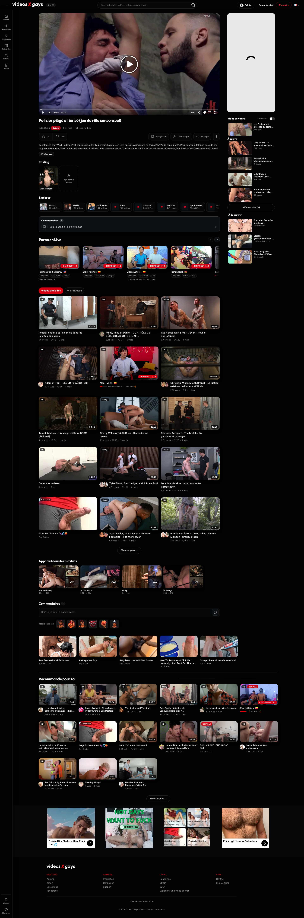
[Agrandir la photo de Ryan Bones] (41, 709)
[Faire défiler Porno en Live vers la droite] (217, 239)
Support (107, 886)
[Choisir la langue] (297, 5)
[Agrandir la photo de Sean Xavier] (102, 534)
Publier (248, 5)
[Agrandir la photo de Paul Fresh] (41, 384)
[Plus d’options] (216, 136)
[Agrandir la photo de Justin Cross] (81, 784)
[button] (46, 136)
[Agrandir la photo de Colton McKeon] (166, 534)
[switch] (272, 118)
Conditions (165, 879)
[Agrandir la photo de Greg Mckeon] (163, 534)
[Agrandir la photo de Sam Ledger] (105, 484)
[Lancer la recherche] (193, 5)
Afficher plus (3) (251, 207)
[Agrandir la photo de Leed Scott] (121, 709)
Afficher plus (46, 154)
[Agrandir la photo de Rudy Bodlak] (102, 334)
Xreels (50, 883)
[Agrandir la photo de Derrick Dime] (162, 747)
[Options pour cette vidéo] (95, 339)
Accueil (50, 879)
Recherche (52, 890)
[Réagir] (204, 112)
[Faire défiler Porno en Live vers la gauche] (210, 239)
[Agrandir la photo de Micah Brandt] (166, 384)
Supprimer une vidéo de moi (174, 890)
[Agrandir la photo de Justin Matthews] (121, 784)
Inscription (108, 879)
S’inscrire (284, 5)
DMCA (163, 883)
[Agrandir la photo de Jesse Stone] (202, 709)
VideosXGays (132, 909)
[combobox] (147, 5)
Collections (52, 886)
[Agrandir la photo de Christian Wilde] (163, 384)
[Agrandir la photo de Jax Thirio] (41, 784)
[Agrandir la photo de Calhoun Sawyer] (242, 747)
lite (50, 5)
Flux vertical (222, 883)
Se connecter (266, 5)
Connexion (108, 883)
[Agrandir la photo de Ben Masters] (81, 709)
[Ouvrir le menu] (7, 5)
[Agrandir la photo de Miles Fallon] (105, 534)
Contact (220, 879)
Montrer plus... (129, 550)
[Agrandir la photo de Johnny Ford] (102, 484)
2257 (162, 886)
